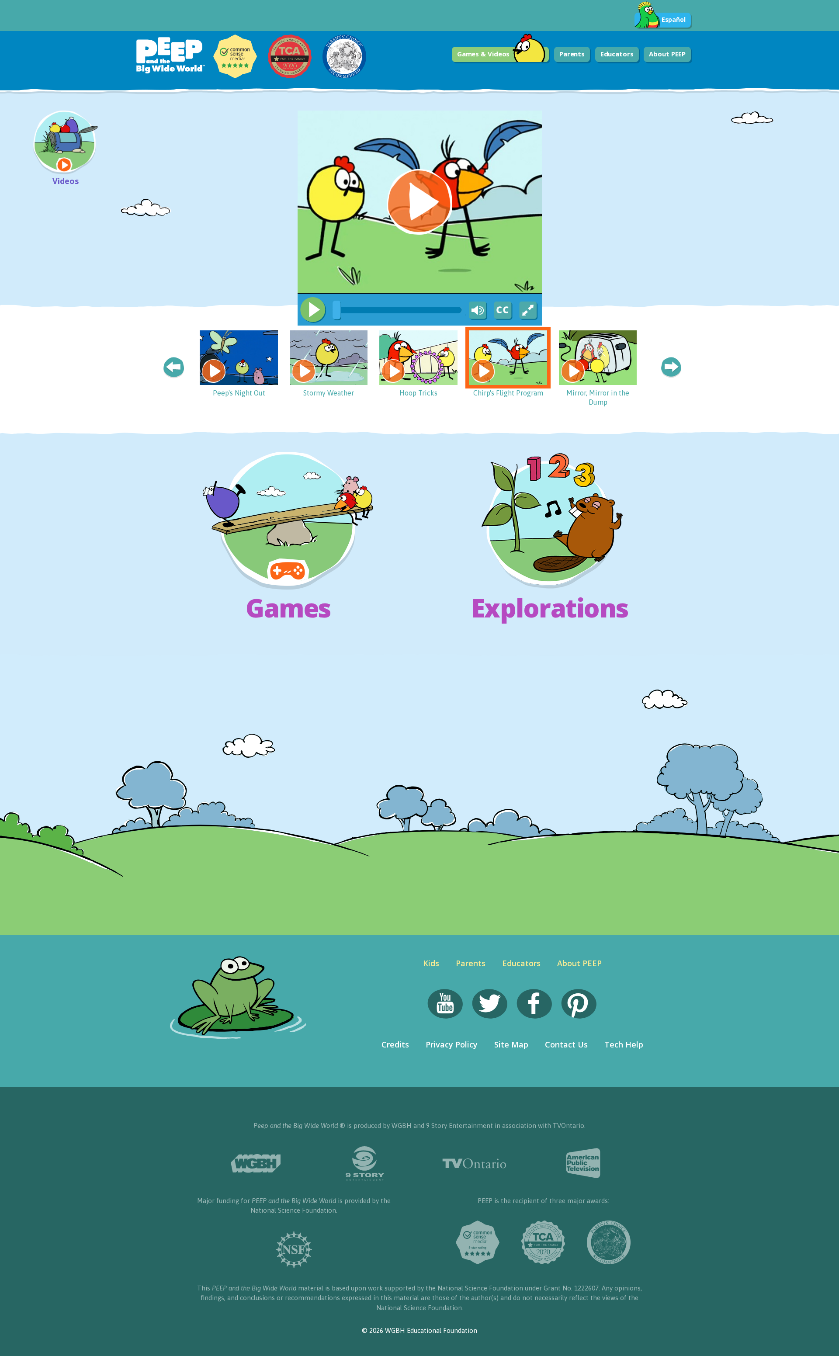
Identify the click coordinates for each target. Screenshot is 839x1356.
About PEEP (667, 53)
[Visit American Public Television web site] (583, 1163)
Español (674, 19)
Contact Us (566, 1044)
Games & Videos (483, 53)
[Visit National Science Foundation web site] (294, 1250)
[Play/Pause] (313, 310)
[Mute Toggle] (476, 310)
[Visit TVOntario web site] (474, 1163)
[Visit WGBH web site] (256, 1163)
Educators (617, 53)
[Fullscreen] (529, 310)
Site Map (511, 1044)
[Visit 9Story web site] (365, 1163)
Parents (572, 53)
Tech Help (623, 1044)
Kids (431, 963)
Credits (395, 1044)
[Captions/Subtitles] (502, 310)
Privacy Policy (452, 1044)
